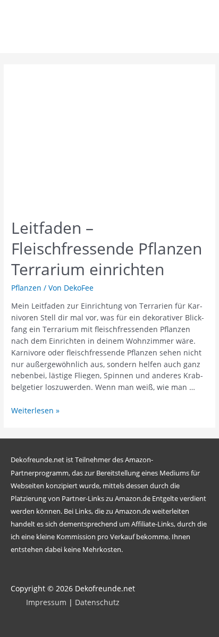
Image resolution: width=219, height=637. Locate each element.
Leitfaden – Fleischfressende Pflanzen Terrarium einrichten (106, 248)
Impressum (46, 602)
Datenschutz (97, 602)
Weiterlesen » (35, 410)
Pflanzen (26, 288)
